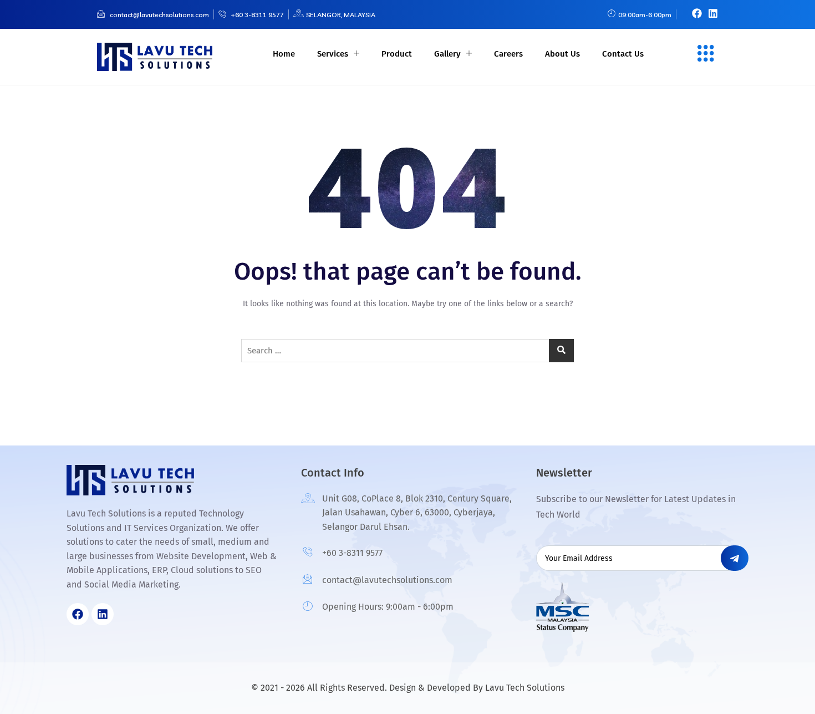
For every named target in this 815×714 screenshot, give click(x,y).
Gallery (447, 54)
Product (396, 54)
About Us (562, 54)
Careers (508, 54)
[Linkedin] (713, 13)
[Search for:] (407, 350)
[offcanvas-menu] (706, 54)
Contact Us (623, 54)
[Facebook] (697, 13)
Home (284, 54)
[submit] (734, 558)
